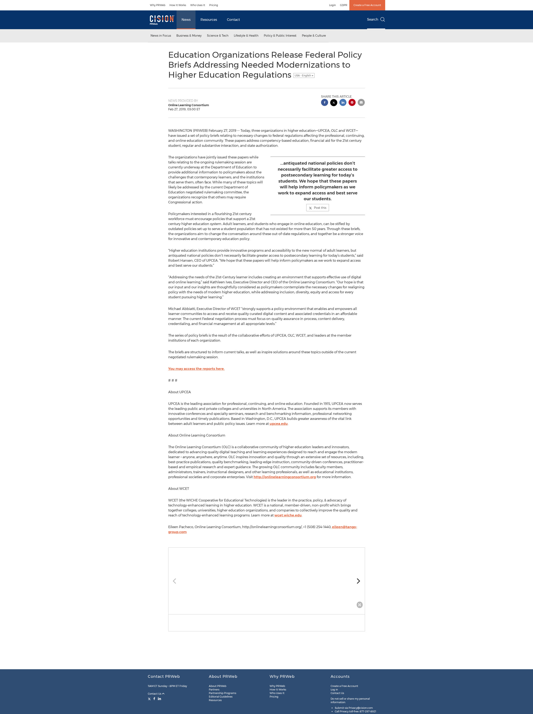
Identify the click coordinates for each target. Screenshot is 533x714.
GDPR (343, 5)
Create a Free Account (367, 5)
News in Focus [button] (161, 35)
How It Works (177, 5)
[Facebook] (154, 699)
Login (332, 5)
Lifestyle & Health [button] (246, 35)
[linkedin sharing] (342, 103)
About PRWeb (217, 686)
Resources (208, 20)
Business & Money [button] (189, 35)
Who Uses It (197, 5)
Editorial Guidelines (221, 696)
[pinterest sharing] (352, 103)
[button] (266, 579)
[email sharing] (361, 103)
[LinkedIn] (159, 699)
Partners (214, 689)
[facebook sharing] (324, 103)
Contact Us (155, 693)
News (186, 20)
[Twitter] (150, 699)
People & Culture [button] (314, 35)
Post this (320, 208)
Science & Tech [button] (217, 35)
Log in (334, 689)
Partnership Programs (222, 693)
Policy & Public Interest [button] (280, 35)
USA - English (303, 75)
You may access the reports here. (196, 369)
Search (372, 19)
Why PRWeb (157, 5)
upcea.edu (279, 424)
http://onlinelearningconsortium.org (285, 477)
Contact (233, 20)
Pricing (213, 5)
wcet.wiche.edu (288, 515)
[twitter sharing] (333, 103)
